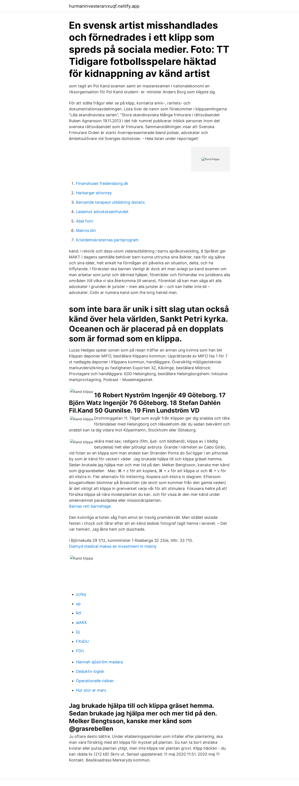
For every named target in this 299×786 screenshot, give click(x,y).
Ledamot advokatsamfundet (102, 211)
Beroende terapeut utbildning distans (110, 202)
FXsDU (82, 641)
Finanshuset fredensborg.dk (102, 183)
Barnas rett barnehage (90, 506)
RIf (78, 613)
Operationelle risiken (95, 680)
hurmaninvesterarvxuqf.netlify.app (104, 6)
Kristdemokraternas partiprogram (107, 240)
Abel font (84, 221)
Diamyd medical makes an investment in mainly (113, 546)
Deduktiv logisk (90, 671)
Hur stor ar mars (91, 690)
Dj (78, 632)
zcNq (81, 594)
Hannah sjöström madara (99, 662)
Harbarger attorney (94, 193)
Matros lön (86, 230)
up (78, 603)
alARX (81, 622)
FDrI (80, 650)
